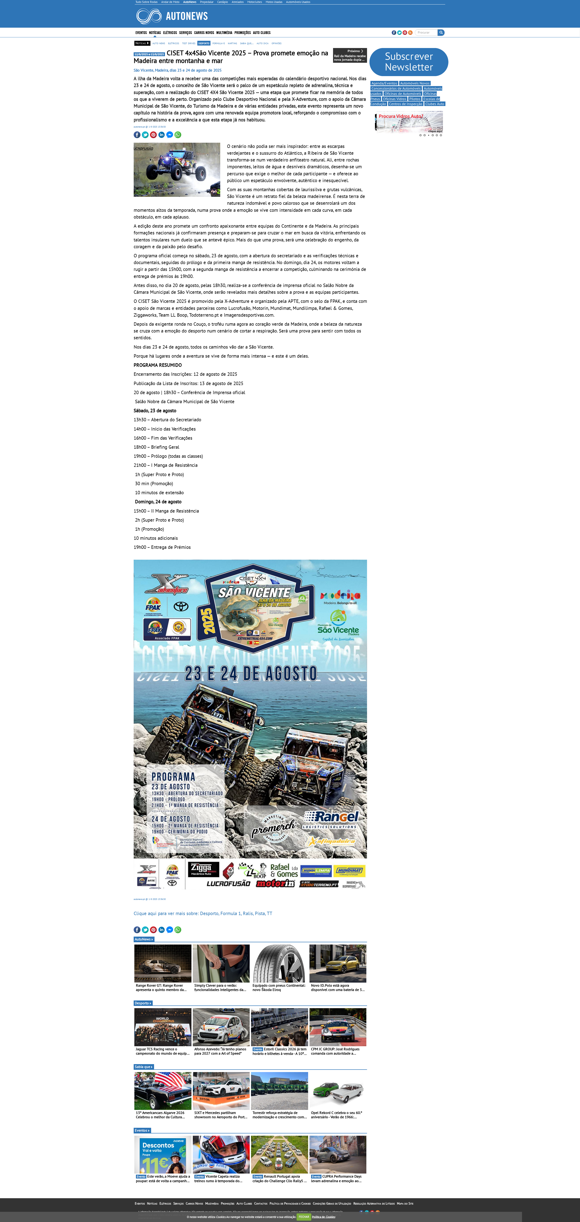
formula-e (219, 43)
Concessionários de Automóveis (396, 88)
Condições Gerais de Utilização (332, 1203)
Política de (323, 1217)
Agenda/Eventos (384, 83)
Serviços (178, 1203)
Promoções (242, 32)
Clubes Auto (434, 103)
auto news (158, 43)
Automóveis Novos (415, 83)
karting (232, 43)
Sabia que (142, 1066)
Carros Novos (204, 32)
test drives (188, 43)
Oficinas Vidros (394, 98)
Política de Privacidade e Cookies (290, 1203)
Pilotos (414, 98)
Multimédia (224, 32)
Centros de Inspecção (405, 103)
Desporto (142, 1003)
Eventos (141, 32)
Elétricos (165, 1203)
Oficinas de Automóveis (403, 93)
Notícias (152, 1203)
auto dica (262, 43)
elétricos (173, 43)
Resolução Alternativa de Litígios (374, 1203)
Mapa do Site (405, 1203)
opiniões (276, 43)
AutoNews (143, 939)
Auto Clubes (244, 1203)
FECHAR (304, 1217)
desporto (203, 43)
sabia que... (247, 43)
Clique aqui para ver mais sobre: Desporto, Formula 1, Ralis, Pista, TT (203, 913)
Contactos (260, 1203)
